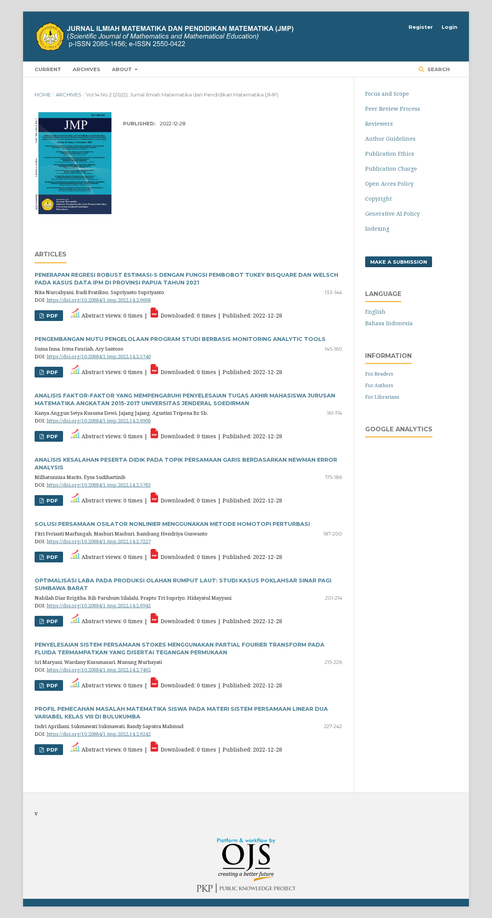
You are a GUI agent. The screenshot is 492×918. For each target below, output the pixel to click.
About (122, 69)
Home (43, 94)
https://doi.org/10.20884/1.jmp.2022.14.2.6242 (99, 733)
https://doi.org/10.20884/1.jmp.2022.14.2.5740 (99, 356)
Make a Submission (398, 262)
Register (421, 27)
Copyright (378, 198)
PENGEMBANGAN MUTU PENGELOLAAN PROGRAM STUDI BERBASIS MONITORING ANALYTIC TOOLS (180, 339)
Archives (86, 69)
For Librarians (382, 396)
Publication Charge (391, 168)
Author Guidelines (390, 138)
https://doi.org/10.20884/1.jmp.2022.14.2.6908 (99, 420)
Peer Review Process (392, 108)
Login (449, 27)
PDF (51, 316)
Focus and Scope (387, 93)
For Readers (379, 373)
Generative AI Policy (392, 213)
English (375, 311)
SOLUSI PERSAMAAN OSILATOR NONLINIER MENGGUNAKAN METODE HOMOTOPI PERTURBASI (172, 524)
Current (48, 69)
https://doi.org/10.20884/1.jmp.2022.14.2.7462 (99, 669)
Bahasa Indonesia (389, 323)
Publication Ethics (389, 153)
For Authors (379, 385)
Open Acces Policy (389, 183)
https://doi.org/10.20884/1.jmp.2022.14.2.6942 (99, 605)
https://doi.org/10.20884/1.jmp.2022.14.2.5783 (99, 484)
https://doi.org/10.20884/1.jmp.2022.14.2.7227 (99, 541)
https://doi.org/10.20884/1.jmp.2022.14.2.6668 (99, 299)
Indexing (377, 228)
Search (438, 69)
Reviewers (379, 123)
